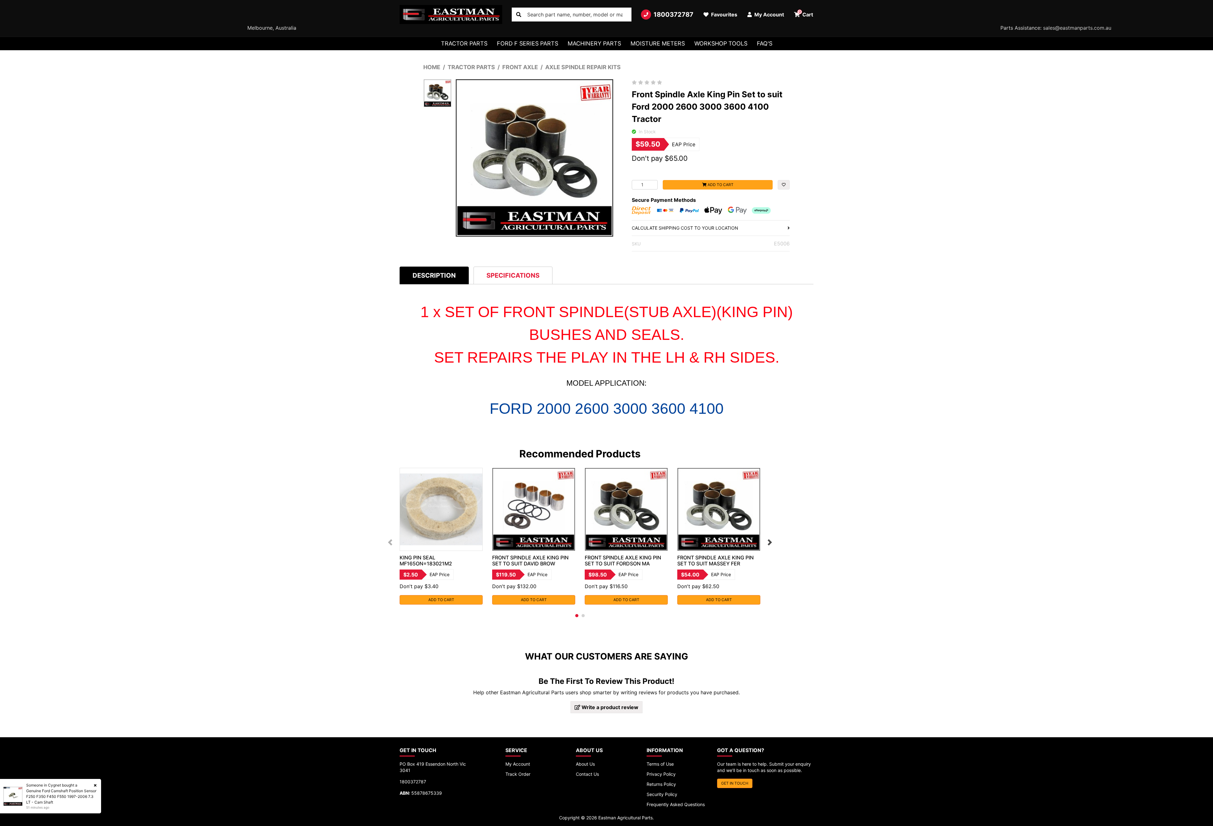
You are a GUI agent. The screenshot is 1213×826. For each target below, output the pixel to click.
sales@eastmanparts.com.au (1077, 28)
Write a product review (609, 707)
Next (769, 542)
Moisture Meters (658, 43)
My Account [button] (768, 14)
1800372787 (673, 14)
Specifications (513, 275)
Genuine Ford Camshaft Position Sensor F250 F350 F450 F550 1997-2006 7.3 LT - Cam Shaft (61, 796)
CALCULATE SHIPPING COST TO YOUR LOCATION (685, 228)
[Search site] (519, 14)
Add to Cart (720, 184)
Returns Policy (661, 784)
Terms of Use (660, 764)
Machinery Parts (594, 43)
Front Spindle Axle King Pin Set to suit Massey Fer (715, 560)
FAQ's (764, 43)
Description (434, 275)
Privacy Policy (661, 774)
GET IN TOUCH (734, 783)
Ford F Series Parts (527, 43)
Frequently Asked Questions (676, 804)
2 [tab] (583, 615)
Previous (390, 542)
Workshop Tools (720, 43)
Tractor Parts (464, 43)
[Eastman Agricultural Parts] (451, 14)
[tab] (434, 275)
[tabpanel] (441, 536)
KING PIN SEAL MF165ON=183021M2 (426, 560)
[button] (784, 185)
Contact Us (587, 774)
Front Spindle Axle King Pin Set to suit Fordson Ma (623, 560)
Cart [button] (806, 13)
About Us (585, 764)
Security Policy (662, 794)
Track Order (517, 774)
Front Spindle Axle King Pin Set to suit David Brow (530, 560)
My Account (517, 764)
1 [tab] (576, 615)
